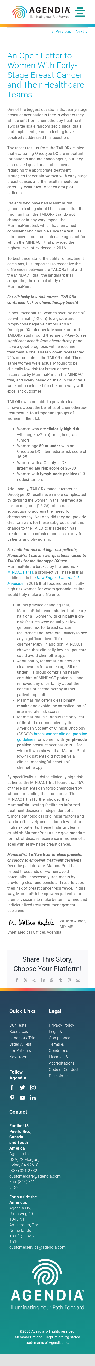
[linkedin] (33, 1097)
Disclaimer (58, 1076)
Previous (63, 31)
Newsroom (19, 1057)
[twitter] (22, 1087)
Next (80, 31)
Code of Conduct (64, 1069)
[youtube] (22, 1097)
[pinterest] (12, 1097)
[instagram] (33, 1087)
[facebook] (12, 1087)
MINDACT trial (20, 572)
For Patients (20, 1050)
